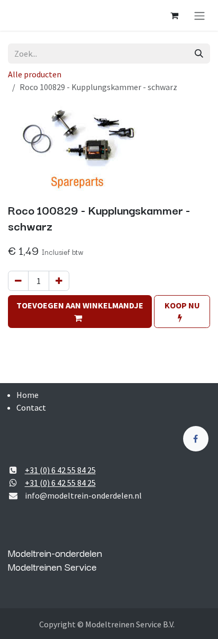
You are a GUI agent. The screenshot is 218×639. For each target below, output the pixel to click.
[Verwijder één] (18, 281)
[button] (80, 311)
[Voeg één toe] (59, 281)
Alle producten (34, 74)
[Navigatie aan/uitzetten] (199, 15)
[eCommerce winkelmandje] (174, 15)
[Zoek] (199, 53)
